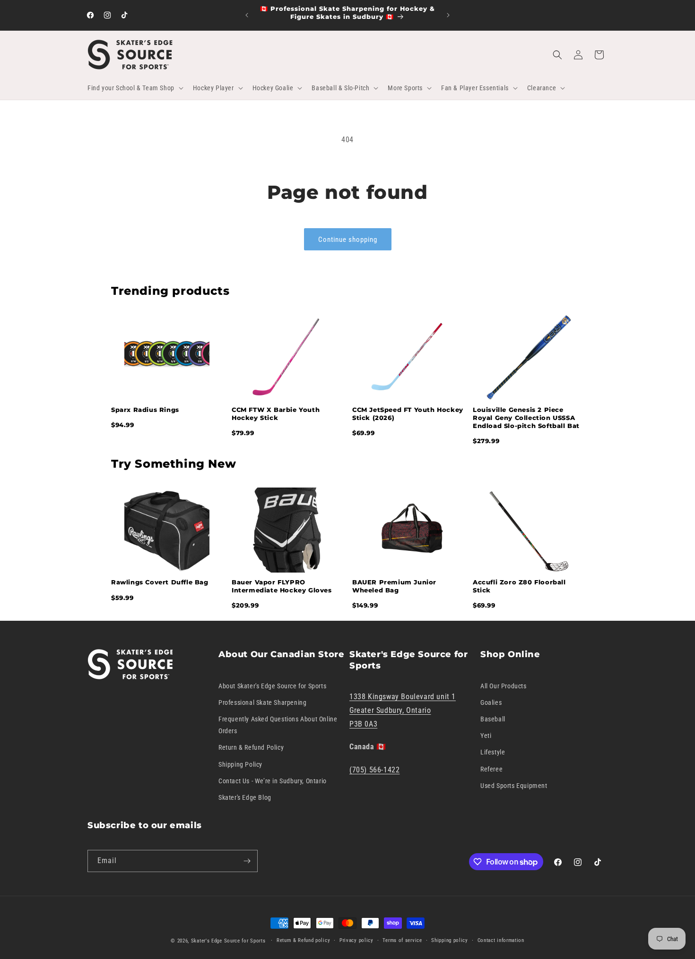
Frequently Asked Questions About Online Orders (277, 725)
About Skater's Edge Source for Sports (272, 685)
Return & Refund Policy (251, 747)
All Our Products (503, 685)
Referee (491, 768)
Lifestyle (492, 752)
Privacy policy (356, 940)
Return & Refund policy (303, 940)
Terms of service (402, 940)
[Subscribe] (246, 861)
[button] (134, 88)
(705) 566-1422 (374, 769)
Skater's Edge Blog (244, 797)
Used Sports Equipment (513, 785)
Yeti (485, 735)
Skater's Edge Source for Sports (228, 941)
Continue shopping (347, 239)
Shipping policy (449, 940)
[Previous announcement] (246, 15)
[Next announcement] (448, 15)
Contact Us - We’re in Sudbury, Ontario (272, 781)
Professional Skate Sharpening (262, 702)
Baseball (492, 719)
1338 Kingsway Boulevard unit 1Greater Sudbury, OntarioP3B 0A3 (402, 710)
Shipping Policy (240, 764)
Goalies (491, 702)
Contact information (501, 940)
